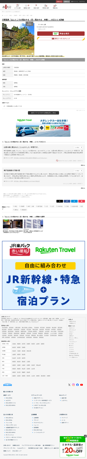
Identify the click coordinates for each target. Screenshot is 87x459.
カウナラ (71, 347)
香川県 (18, 372)
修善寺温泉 (23, 331)
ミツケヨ (71, 349)
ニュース (36, 425)
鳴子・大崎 (31, 206)
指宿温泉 (41, 337)
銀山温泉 (4, 329)
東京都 (23, 350)
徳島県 (14, 372)
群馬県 (18, 347)
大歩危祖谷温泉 (21, 337)
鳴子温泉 (40, 206)
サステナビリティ (38, 422)
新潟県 (23, 354)
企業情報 (34, 414)
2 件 (45, 24)
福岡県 (14, 375)
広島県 (28, 368)
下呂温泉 (4, 333)
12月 (52, 206)
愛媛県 (23, 372)
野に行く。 (72, 345)
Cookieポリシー (21, 448)
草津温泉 (10, 329)
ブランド (36, 420)
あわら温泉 (53, 331)
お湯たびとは (72, 321)
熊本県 (28, 375)
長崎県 (23, 375)
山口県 (33, 368)
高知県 (28, 372)
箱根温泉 (60, 335)
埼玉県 (14, 350)
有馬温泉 (29, 333)
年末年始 (60, 206)
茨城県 (23, 347)
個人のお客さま (8, 392)
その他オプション (38, 408)
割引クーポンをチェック (62, 38)
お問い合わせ (7, 445)
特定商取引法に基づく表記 (35, 448)
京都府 (18, 365)
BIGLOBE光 (9, 398)
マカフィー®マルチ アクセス (14, 437)
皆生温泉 (10, 335)
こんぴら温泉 (53, 333)
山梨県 (14, 354)
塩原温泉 (41, 329)
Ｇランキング (72, 330)
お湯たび (71, 335)
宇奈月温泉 (60, 331)
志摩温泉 (13, 337)
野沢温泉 (47, 329)
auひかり (8, 400)
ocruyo (70, 333)
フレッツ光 (9, 422)
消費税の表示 (16, 445)
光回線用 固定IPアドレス (12, 427)
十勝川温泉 (17, 327)
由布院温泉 (29, 337)
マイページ (75, 1)
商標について (7, 451)
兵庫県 (28, 365)
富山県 (14, 358)
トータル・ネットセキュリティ (42, 403)
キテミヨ (71, 339)
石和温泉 (4, 331)
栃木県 (14, 347)
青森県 (18, 343)
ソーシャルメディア (39, 432)
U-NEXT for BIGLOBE (40, 405)
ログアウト (82, 1)
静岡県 (14, 361)
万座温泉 (23, 329)
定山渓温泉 (5, 327)
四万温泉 (29, 329)
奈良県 (33, 365)
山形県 (38, 343)
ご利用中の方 (63, 414)
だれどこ (71, 332)
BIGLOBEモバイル (11, 403)
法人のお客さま (8, 414)
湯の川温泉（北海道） (27, 327)
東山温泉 (54, 327)
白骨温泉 (53, 329)
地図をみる (41, 29)
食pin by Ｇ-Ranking (74, 355)
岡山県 (23, 368)
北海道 (14, 343)
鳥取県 (14, 368)
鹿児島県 (43, 375)
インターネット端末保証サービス (43, 400)
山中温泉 (47, 331)
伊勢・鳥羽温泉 (6, 337)
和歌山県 (38, 365)
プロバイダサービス (11, 425)
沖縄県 (48, 375)
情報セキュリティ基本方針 (52, 448)
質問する (66, 1)
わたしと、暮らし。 (74, 337)
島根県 (18, 368)
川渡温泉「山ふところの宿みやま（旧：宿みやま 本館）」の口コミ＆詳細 (33, 20)
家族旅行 (24, 209)
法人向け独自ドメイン (12, 440)
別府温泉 (22, 335)
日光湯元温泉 (53, 335)
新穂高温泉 (16, 333)
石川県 (18, 358)
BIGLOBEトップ (17, 451)
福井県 (23, 358)
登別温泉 (11, 327)
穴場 (67, 206)
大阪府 (23, 365)
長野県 (18, 354)
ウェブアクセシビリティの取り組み (31, 445)
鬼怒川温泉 (35, 329)
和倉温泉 (41, 331)
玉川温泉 (46, 335)
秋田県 (33, 343)
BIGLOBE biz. (9, 418)
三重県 (28, 361)
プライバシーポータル (9, 448)
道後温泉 (46, 333)
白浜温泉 (34, 333)
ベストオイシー (73, 341)
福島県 (42, 343)
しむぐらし (65, 400)
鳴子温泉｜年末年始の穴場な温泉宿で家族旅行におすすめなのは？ (30, 158)
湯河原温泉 (10, 331)
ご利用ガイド (72, 323)
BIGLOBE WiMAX (10, 405)
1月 (47, 206)
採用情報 (36, 427)
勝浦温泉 (40, 333)
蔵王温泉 (60, 327)
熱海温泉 (35, 337)
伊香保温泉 (16, 329)
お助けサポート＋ (38, 398)
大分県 (33, 375)
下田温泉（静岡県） (33, 331)
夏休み (16, 209)
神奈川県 (29, 350)
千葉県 (18, 350)
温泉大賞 (64, 398)
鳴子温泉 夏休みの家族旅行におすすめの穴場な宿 (27, 181)
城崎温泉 (23, 333)
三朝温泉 (60, 333)
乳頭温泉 (36, 327)
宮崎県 (38, 375)
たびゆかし (72, 351)
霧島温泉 (33, 335)
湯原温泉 (16, 335)
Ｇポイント (72, 328)
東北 (16, 206)
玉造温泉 (4, 335)
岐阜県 (18, 361)
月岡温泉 (59, 329)
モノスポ (71, 343)
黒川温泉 (27, 335)
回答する (59, 1)
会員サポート (65, 422)
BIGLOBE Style (38, 430)
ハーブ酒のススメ (73, 357)
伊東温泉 (17, 331)
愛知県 (23, 361)
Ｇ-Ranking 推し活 (73, 353)
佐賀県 (18, 375)
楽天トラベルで (43, 113)
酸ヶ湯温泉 (40, 335)
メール (63, 420)
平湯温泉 (10, 333)
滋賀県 (14, 365)
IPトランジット (10, 435)
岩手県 (23, 343)
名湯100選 (75, 206)
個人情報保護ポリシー (49, 445)
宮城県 (22, 206)
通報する (83, 165)
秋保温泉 (48, 327)
